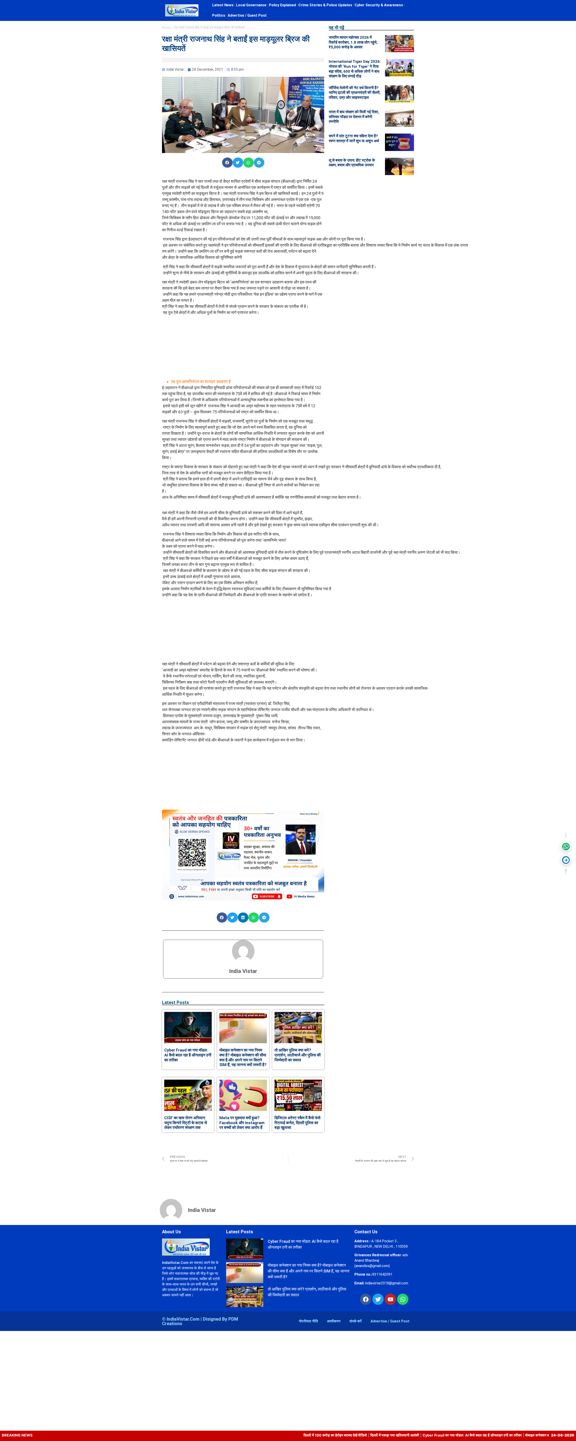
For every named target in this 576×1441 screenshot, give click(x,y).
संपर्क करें (355, 1321)
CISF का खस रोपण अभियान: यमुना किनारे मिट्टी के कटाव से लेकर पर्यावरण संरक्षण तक (185, 1122)
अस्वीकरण (333, 1321)
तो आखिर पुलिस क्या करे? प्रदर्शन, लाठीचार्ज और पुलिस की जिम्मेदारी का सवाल (297, 1055)
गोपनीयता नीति (308, 1321)
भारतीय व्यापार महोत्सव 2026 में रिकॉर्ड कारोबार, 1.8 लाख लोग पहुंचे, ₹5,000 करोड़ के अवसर (353, 42)
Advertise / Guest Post (247, 15)
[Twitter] (378, 1299)
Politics (218, 15)
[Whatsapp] (402, 1299)
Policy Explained (282, 5)
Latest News (223, 5)
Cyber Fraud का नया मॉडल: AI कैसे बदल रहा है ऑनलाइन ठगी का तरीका (187, 1055)
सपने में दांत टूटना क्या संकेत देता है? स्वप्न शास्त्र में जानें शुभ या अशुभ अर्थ (354, 138)
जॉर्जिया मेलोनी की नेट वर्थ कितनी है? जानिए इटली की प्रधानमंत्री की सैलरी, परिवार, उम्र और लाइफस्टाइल (354, 93)
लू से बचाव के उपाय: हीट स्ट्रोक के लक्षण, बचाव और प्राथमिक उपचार (352, 162)
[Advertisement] (243, 347)
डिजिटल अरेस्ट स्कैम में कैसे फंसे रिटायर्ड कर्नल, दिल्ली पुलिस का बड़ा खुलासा (297, 1122)
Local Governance (251, 5)
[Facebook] (365, 1299)
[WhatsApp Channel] (565, 846)
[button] (227, 163)
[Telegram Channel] (565, 860)
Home (166, 27)
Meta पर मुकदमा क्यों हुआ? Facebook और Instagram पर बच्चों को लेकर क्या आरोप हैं (241, 1122)
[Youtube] (390, 1299)
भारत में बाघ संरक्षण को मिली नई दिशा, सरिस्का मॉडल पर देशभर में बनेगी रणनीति (354, 117)
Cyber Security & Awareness (379, 5)
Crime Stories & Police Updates (325, 5)
